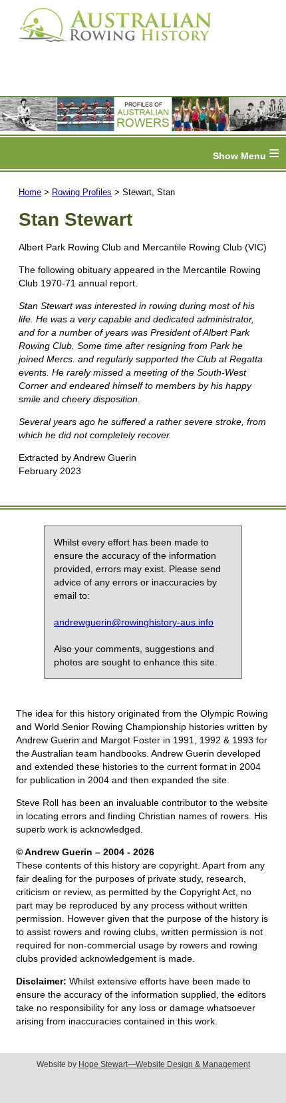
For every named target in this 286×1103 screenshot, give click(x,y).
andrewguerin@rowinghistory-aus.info (134, 622)
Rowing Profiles (82, 192)
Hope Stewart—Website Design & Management (164, 1064)
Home (30, 192)
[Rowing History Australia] (109, 46)
